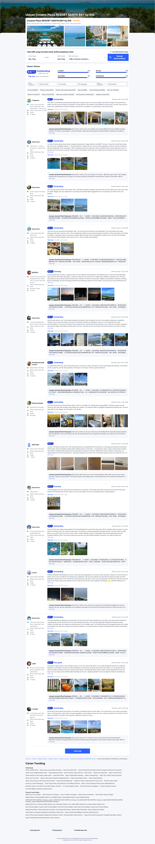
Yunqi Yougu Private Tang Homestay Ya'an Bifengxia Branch (62, 783)
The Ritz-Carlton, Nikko (111, 780)
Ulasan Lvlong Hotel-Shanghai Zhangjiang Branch (54, 778)
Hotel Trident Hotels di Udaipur (104, 794)
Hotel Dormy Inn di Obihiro (33, 794)
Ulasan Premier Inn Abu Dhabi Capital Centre (38, 775)
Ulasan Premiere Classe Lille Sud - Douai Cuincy (78, 772)
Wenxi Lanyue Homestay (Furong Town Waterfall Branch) (98, 783)
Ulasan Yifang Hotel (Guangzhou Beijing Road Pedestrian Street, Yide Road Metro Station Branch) (54, 815)
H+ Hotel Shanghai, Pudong (71, 786)
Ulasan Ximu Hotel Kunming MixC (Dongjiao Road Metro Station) (102, 815)
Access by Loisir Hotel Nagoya (34, 783)
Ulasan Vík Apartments (91, 775)
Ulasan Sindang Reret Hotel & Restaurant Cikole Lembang (42, 817)
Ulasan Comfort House (115, 772)
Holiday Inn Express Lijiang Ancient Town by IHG (88, 780)
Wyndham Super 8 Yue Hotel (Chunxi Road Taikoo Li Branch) (43, 786)
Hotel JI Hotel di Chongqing (69, 794)
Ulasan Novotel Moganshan (65, 780)
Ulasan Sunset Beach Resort (79, 778)
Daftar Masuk (32, 56)
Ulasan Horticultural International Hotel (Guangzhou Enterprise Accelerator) (100, 770)
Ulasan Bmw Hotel (58, 775)
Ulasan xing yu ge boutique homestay (50, 770)
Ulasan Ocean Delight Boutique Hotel (36, 772)
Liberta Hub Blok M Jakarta (108, 786)
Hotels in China (42, 759)
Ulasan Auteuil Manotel (95, 778)
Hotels (34, 759)
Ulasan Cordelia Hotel (31, 770)
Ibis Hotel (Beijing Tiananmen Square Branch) (38, 789)
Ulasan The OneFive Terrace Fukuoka (110, 775)
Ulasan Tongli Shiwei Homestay (74, 775)
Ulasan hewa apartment (100, 772)
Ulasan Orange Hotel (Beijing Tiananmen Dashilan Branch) (82, 812)
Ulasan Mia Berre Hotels (55, 772)
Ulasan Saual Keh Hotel (70, 770)
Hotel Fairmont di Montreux (86, 794)
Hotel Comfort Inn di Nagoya (50, 794)
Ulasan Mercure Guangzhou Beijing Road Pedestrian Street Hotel (44, 812)
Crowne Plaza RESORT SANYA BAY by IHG (82, 759)
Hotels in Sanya (64, 759)
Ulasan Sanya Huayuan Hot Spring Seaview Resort (40, 780)
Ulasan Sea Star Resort (32, 778)
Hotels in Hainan (53, 759)
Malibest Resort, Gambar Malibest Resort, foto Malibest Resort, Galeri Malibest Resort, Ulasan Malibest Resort (57, 797)
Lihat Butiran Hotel (75, 23)
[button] (139, 2)
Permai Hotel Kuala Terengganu (89, 786)
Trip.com (28, 759)
